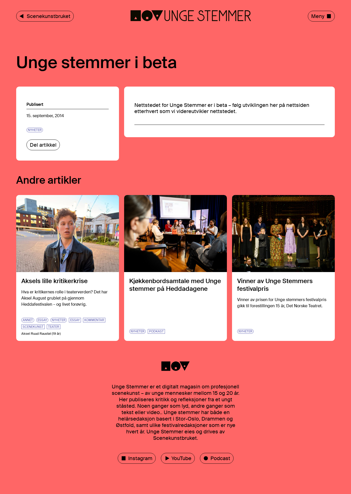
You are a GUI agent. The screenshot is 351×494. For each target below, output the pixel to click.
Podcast (220, 458)
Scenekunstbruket (48, 16)
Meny (317, 16)
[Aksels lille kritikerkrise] (67, 268)
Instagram (140, 458)
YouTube (181, 458)
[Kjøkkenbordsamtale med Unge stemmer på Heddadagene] (175, 268)
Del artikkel (43, 145)
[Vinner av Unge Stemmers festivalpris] (283, 268)
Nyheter (35, 130)
